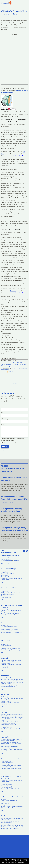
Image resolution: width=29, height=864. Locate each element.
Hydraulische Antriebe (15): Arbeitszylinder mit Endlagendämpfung (12, 750)
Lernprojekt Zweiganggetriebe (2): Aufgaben (11, 681)
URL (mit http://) (5, 418)
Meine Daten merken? (9, 443)
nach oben (14, 383)
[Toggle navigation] (26, 2)
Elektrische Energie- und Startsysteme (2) (11, 660)
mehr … (2, 582)
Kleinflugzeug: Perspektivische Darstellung (11, 593)
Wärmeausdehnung (5, 663)
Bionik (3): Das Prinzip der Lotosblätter (10, 828)
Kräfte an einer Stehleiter (7, 762)
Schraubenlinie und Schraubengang (9, 629)
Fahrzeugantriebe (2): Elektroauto (9, 574)
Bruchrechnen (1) (5, 577)
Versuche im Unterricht (16, 363)
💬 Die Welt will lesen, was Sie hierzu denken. (14, 368)
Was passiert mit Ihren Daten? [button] (8, 450)
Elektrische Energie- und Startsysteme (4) (11, 768)
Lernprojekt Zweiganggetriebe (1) (9, 685)
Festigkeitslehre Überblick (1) (8, 686)
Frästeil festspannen (6, 597)
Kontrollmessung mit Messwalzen (9, 626)
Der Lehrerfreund (5, 563)
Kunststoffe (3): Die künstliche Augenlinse (11, 664)
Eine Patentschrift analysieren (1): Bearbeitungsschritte (8, 725)
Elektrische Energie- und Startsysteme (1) (10, 661)
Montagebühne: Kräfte (6, 678)
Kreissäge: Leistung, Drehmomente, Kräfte (11, 765)
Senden (4, 447)
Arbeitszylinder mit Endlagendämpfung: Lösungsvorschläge (10, 747)
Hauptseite (13, 291)
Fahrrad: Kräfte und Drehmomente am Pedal (11, 729)
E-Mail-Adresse (5, 412)
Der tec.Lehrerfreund (8, 551)
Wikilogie (8, 366)
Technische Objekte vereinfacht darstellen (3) (12, 679)
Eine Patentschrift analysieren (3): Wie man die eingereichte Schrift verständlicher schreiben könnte (12, 719)
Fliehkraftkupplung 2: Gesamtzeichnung (10, 648)
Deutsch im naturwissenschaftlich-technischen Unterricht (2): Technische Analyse (12, 715)
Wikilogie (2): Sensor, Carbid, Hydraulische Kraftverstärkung (11, 744)
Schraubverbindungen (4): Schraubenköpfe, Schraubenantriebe (11, 578)
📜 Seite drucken (12, 372)
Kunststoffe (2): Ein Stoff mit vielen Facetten (11, 666)
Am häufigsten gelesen (6, 560)
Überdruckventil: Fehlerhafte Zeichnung (10, 740)
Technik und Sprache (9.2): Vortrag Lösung (11, 789)
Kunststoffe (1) (4, 667)
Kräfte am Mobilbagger (6, 700)
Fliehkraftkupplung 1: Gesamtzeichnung (10, 614)
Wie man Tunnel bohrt (6, 701)
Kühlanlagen (4, 571)
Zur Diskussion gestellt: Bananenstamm (10, 824)
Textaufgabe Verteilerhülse (7, 594)
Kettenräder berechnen (6, 727)
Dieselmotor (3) (4, 575)
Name (2, 406)
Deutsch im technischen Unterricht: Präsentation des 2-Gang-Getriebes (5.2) (12, 682)
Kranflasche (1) (4, 572)
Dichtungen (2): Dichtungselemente (9, 742)
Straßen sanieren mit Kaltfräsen (8, 704)
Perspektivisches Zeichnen (7, 631)
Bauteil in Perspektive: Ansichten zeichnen (11, 596)
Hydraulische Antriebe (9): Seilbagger (10, 702)
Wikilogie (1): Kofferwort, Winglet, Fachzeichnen (12, 825)
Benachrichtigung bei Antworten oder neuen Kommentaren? (13, 440)
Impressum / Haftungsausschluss (9, 557)
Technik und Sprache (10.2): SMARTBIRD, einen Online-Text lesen (12, 818)
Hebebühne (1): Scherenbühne (8, 628)
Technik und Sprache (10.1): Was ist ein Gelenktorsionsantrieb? (10, 786)
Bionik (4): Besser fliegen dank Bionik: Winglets (12, 827)
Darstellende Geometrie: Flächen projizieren (11, 632)
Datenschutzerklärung (6, 559)
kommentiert (16, 560)
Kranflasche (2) (4, 590)
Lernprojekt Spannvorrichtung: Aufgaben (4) (11, 739)
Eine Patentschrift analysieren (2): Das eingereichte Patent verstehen (10, 722)
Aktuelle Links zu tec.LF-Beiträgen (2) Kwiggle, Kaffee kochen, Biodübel (12, 807)
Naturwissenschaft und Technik (10, 364)
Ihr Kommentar (5, 424)
